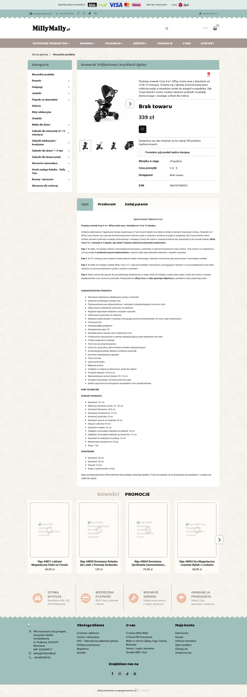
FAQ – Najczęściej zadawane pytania (97, 640)
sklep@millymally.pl (42, 13)
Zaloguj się (181, 648)
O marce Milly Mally (137, 633)
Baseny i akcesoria (42, 179)
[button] (99, 626)
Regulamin (83, 648)
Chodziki (37, 118)
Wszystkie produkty (43, 74)
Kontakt (207, 44)
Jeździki (36, 93)
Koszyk (179, 637)
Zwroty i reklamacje (88, 637)
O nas (187, 44)
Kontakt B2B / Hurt (136, 652)
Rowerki (36, 80)
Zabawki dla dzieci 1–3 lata (47, 150)
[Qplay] (209, 74)
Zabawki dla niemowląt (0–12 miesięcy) (48, 133)
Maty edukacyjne (41, 112)
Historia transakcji (185, 640)
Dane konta (181, 633)
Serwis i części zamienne (140, 648)
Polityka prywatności (88, 644)
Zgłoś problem (183, 644)
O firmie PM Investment (139, 637)
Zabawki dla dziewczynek (46, 157)
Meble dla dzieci (41, 124)
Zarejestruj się (183, 652)
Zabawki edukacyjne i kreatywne (44, 142)
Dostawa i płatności (88, 633)
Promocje (165, 44)
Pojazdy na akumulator (45, 99)
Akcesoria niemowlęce (44, 163)
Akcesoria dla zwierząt (45, 185)
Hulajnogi (37, 87)
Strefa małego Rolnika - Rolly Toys (48, 171)
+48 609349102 (66, 13)
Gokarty (36, 105)
